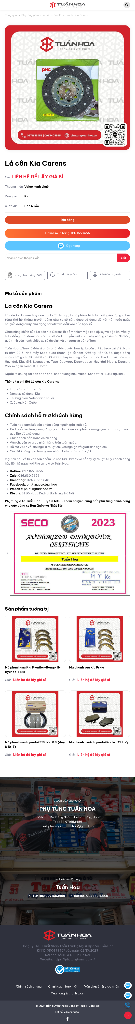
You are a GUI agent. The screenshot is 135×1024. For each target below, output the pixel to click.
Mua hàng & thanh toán (67, 993)
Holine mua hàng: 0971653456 (67, 233)
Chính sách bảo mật (63, 986)
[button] (6, 5)
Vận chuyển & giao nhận (101, 986)
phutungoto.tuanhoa (42, 484)
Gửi (123, 258)
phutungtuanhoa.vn (38, 489)
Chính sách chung (29, 986)
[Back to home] (67, 5)
